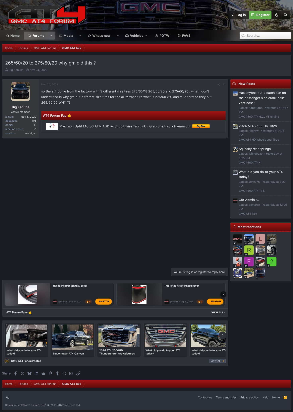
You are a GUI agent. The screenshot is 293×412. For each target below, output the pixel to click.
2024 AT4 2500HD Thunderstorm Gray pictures (117, 352)
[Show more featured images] (222, 335)
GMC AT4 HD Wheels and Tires (259, 139)
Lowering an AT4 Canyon (68, 353)
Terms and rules (226, 397)
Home (15, 36)
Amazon (104, 301)
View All (218, 312)
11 (35, 124)
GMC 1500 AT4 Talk (252, 190)
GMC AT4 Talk (248, 213)
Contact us (205, 397)
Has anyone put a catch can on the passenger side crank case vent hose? (262, 98)
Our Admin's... (249, 200)
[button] (276, 15)
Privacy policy (249, 397)
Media (68, 36)
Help (265, 397)
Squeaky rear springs (255, 149)
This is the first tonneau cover (70, 285)
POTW (164, 36)
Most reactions (249, 227)
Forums (38, 36)
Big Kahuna (16, 69)
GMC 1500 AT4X (249, 162)
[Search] (285, 15)
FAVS (186, 36)
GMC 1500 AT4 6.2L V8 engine (259, 116)
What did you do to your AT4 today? (24, 352)
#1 (224, 84)
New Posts (246, 84)
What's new (101, 36)
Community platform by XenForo (43, 405)
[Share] (218, 84)
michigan (30, 133)
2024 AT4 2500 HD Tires (258, 126)
